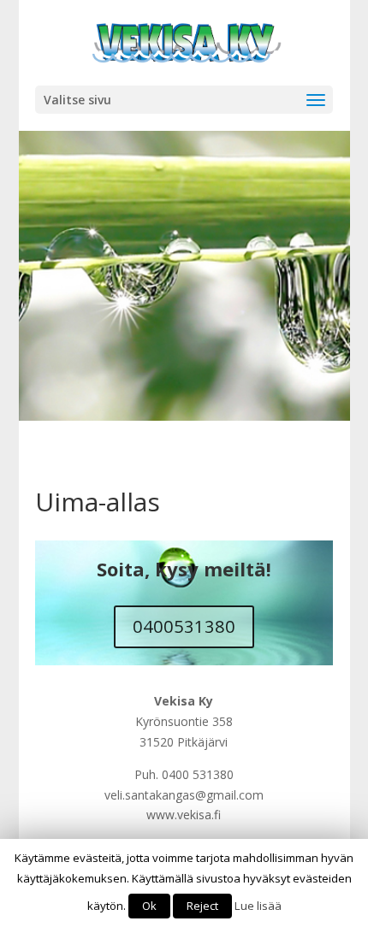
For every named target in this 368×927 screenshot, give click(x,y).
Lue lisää (258, 905)
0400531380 (184, 626)
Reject (202, 905)
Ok (149, 905)
